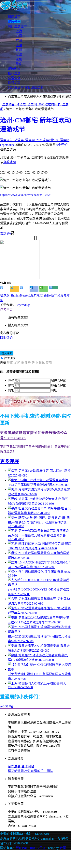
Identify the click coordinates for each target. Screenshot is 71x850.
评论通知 (10, 358)
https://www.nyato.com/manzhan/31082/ (25, 194)
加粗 (17, 362)
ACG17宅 (6, 706)
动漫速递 (14, 78)
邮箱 (11, 385)
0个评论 (61, 144)
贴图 (10, 362)
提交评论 (7, 353)
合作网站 (27, 766)
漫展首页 (14, 17)
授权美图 (14, 82)
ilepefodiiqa (7, 144)
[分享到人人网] (34, 289)
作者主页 (6, 309)
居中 (35, 362)
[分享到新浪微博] (4, 289)
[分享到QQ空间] (14, 289)
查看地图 (9, 162)
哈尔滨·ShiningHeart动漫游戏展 (21, 295)
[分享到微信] (43, 289)
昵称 (11, 380)
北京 (19, 35)
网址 (11, 390)
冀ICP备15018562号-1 (30, 848)
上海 (19, 31)
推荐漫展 (14, 73)
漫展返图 (14, 68)
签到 (49, 362)
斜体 (42, 362)
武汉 (19, 54)
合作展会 (14, 766)
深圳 (19, 59)
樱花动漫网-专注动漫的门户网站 (30, 771)
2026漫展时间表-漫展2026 (26, 87)
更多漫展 (9, 461)
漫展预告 (14, 21)
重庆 (19, 64)
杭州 (19, 50)
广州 (19, 40)
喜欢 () (5, 233)
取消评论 (6, 337)
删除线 (26, 362)
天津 (19, 45)
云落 (63, 848)
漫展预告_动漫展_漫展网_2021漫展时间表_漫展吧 (34, 140)
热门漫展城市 (17, 26)
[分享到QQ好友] (24, 289)
